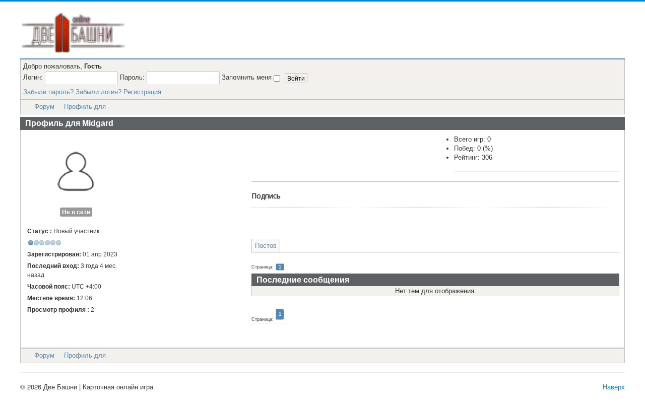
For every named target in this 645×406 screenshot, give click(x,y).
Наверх (614, 386)
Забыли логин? (98, 92)
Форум (44, 106)
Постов (266, 245)
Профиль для (85, 106)
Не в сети (76, 212)
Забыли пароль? (48, 92)
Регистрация (142, 92)
